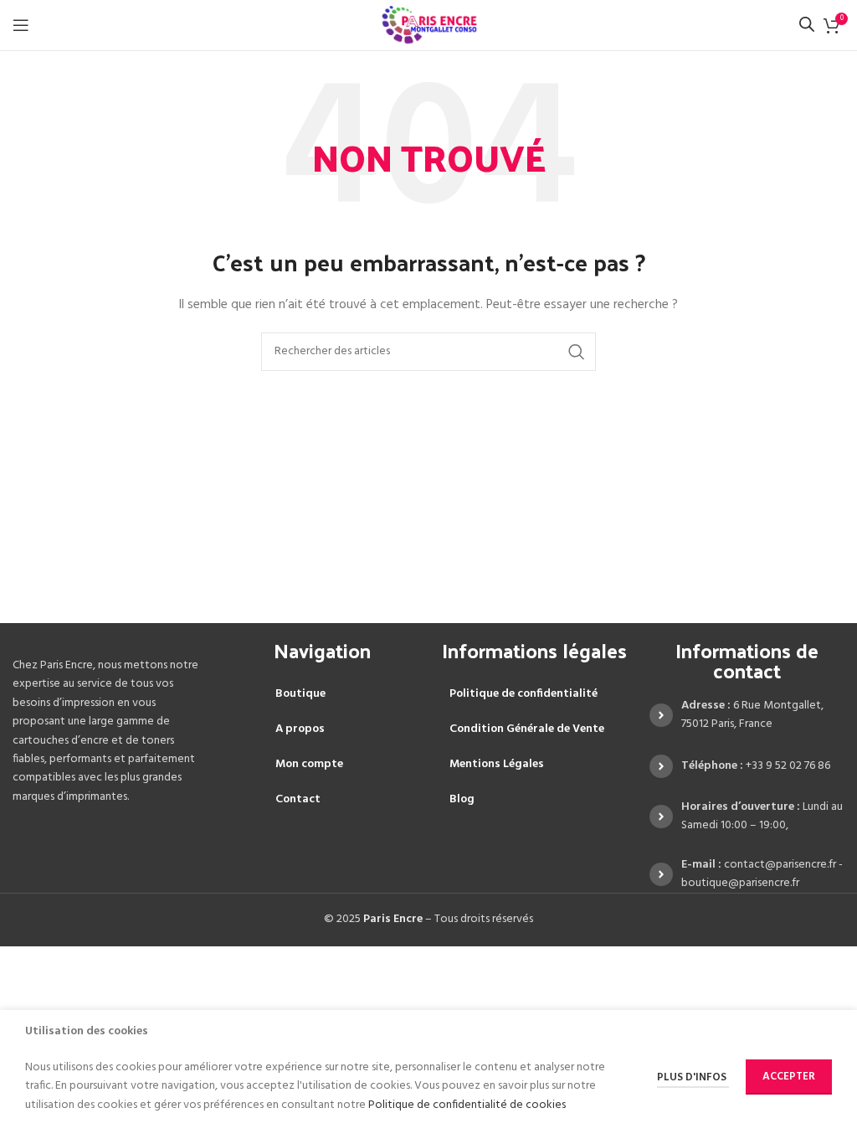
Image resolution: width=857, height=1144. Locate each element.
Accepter (788, 1076)
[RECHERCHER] (576, 351)
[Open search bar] (806, 25)
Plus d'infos (693, 1077)
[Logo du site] (429, 25)
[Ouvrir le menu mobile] (21, 25)
